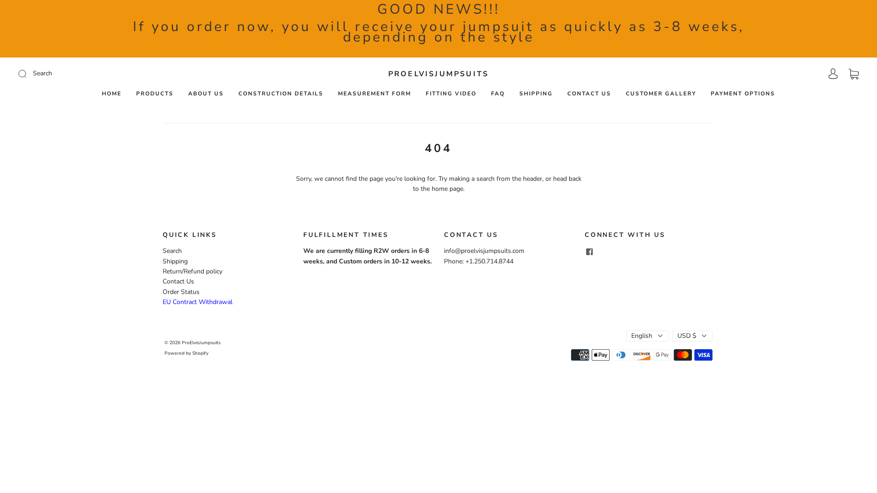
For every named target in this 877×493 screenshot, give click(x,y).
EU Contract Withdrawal (197, 302)
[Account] (833, 73)
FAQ (498, 93)
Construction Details (280, 93)
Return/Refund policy (192, 271)
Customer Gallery (661, 93)
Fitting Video (451, 93)
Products (155, 93)
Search (172, 250)
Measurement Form (374, 93)
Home (112, 93)
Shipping (536, 93)
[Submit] (83, 73)
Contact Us (589, 93)
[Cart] (854, 73)
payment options (743, 93)
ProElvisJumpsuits (438, 74)
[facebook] (589, 251)
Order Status (181, 292)
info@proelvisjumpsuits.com (484, 250)
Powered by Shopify (186, 353)
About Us (206, 93)
